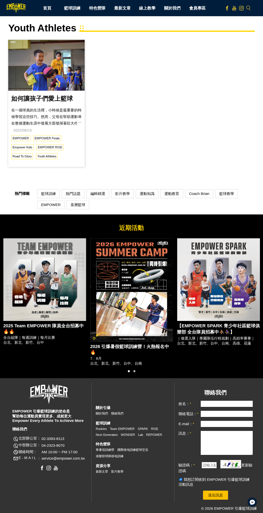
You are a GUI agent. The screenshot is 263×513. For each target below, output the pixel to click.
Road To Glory (22, 156)
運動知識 (147, 194)
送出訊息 (215, 495)
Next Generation (107, 434)
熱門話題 (73, 194)
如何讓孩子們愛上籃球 (42, 98)
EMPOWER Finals (47, 138)
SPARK (143, 429)
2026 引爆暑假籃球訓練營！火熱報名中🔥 (129, 349)
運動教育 (171, 194)
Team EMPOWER (122, 429)
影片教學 (122, 194)
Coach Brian (199, 194)
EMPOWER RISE (50, 147)
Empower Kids (22, 147)
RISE (154, 429)
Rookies (101, 429)
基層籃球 (77, 205)
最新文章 (102, 471)
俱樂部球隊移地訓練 (109, 456)
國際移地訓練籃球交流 (132, 449)
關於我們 (102, 413)
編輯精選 (97, 194)
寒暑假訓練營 (105, 449)
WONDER (128, 434)
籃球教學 (226, 194)
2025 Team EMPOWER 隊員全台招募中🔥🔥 (43, 328)
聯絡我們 (117, 413)
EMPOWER (21, 138)
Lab (140, 434)
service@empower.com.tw (63, 458)
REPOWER (154, 434)
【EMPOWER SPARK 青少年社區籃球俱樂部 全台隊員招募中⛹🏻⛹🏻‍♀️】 (218, 328)
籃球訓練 (48, 194)
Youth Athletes (47, 156)
